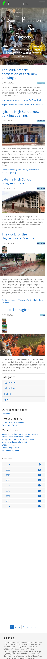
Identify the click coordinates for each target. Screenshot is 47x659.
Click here (6, 413)
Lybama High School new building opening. (20, 113)
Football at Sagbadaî (10, 450)
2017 (23, 496)
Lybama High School (10, 447)
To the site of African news (13, 422)
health (7, 393)
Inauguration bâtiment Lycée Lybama (18, 439)
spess (7, 399)
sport (43, 315)
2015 (23, 506)
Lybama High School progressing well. (17, 181)
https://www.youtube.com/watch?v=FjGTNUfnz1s (22, 104)
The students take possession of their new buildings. (19, 74)
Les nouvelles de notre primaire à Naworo (20, 434)
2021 (23, 475)
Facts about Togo (9, 425)
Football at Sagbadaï (17, 309)
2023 (23, 464)
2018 (23, 491)
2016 (23, 501)
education (41, 83)
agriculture (10, 382)
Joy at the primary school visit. (14, 442)
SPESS (24, 4)
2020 (23, 480)
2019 (23, 485)
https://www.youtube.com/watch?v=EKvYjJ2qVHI (22, 100)
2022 (23, 470)
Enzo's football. (8, 445)
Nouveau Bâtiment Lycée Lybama (16, 436)
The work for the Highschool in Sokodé (18, 236)
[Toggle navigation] (42, 3)
